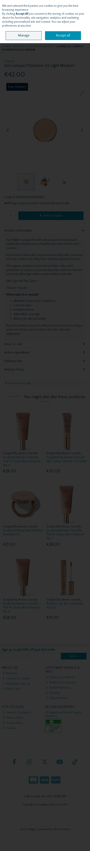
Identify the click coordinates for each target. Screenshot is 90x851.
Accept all (63, 35)
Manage (24, 35)
